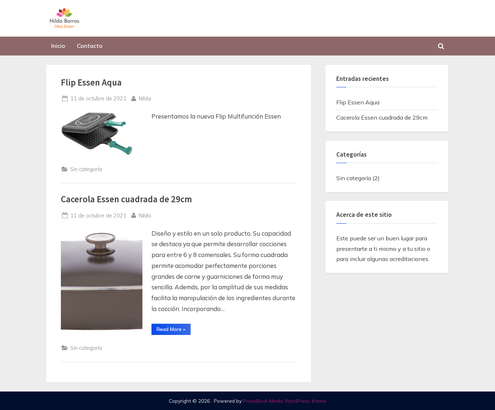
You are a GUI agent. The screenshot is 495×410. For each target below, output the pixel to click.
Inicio (58, 45)
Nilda (145, 98)
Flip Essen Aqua (91, 82)
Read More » (174, 330)
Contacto (90, 45)
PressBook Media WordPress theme (284, 401)
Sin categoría (86, 169)
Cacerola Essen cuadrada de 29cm (126, 199)
